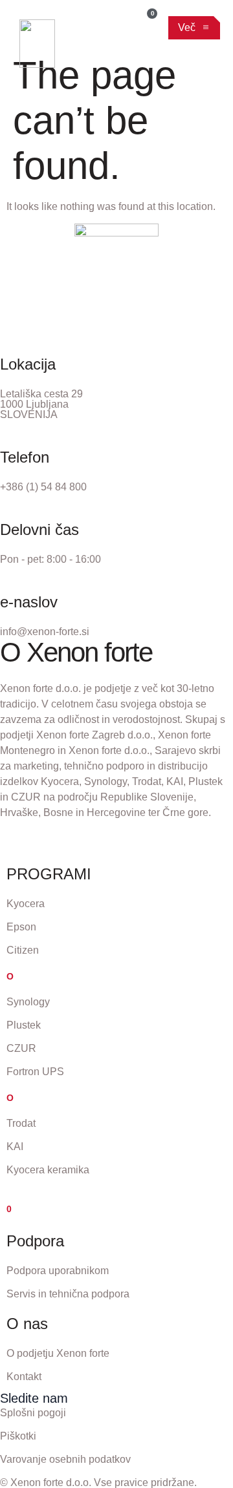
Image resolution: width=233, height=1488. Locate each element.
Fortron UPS (35, 1071)
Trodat (21, 1123)
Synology (28, 1001)
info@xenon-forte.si (44, 631)
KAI (14, 1146)
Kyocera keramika (47, 1169)
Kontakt (23, 1376)
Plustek (23, 1025)
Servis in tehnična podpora (67, 1293)
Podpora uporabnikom (57, 1270)
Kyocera (25, 903)
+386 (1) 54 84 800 (43, 486)
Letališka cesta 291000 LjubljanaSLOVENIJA (41, 404)
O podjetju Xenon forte (57, 1353)
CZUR (21, 1048)
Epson (21, 926)
